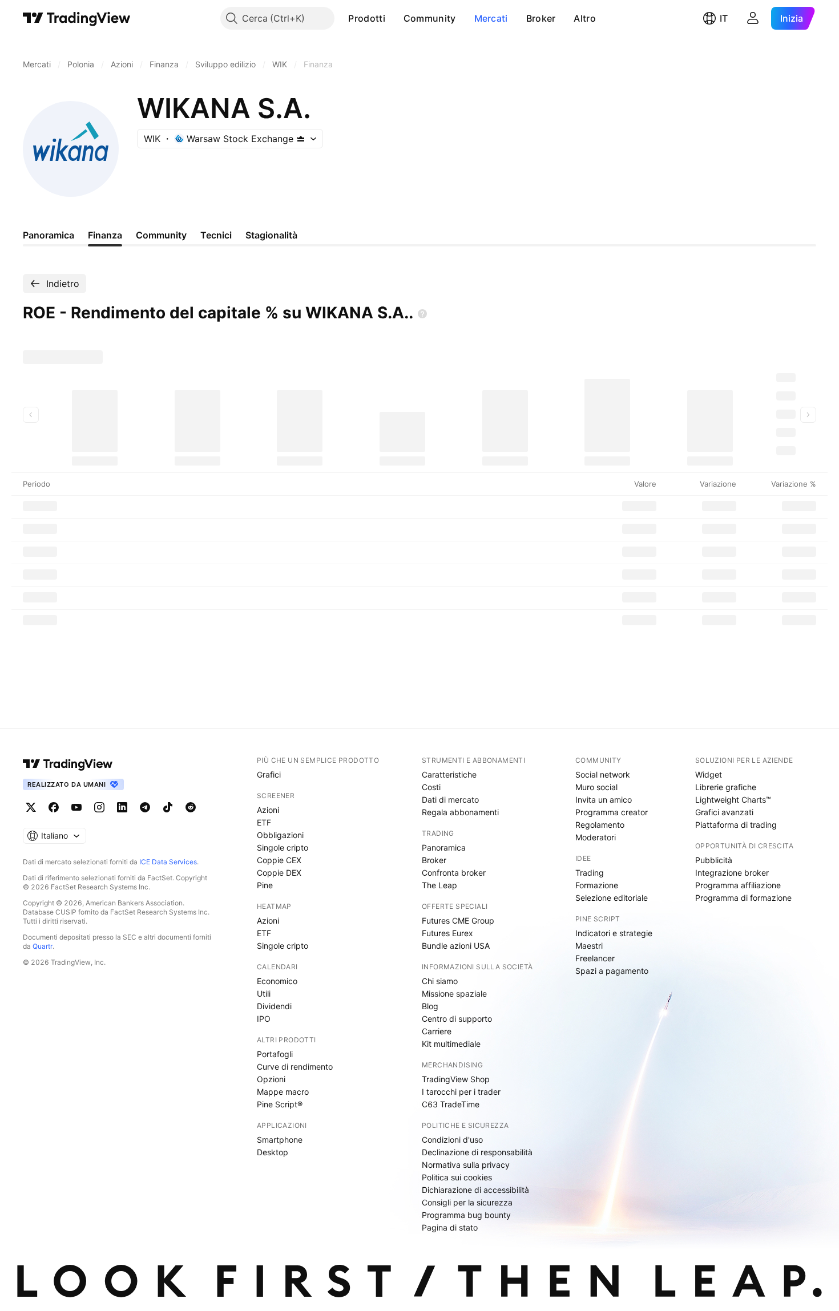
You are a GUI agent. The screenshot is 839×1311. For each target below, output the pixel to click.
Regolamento (599, 825)
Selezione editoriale (611, 898)
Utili (264, 993)
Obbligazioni (280, 835)
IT (724, 18)
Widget (708, 774)
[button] (394, 18)
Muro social (596, 787)
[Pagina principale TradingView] (77, 18)
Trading (589, 872)
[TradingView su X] (31, 807)
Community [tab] (161, 235)
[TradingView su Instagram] (99, 807)
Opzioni (271, 1079)
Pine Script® (279, 1104)
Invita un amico (603, 799)
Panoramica (444, 847)
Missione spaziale (454, 993)
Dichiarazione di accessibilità (475, 1190)
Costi (431, 787)
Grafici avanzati (724, 812)
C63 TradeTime (450, 1104)
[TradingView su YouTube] (76, 807)
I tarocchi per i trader (461, 1091)
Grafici (269, 774)
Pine (265, 885)
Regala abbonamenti (460, 812)
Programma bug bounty (466, 1215)
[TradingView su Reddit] (191, 807)
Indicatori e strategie (613, 933)
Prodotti (366, 18)
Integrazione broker (732, 872)
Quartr (43, 946)
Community (430, 18)
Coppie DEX (279, 872)
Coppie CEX (279, 860)
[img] (301, 138)
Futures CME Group (458, 920)
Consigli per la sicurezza (467, 1202)
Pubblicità (713, 860)
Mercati (491, 18)
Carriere (436, 1031)
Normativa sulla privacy (466, 1165)
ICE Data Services (168, 861)
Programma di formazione (743, 898)
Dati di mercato (450, 799)
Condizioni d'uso (452, 1139)
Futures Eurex (447, 933)
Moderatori (595, 837)
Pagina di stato (450, 1227)
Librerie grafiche (725, 787)
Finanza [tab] (105, 235)
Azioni (268, 810)
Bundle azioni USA (456, 945)
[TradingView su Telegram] (145, 807)
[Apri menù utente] (752, 18)
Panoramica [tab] (48, 235)
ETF (264, 822)
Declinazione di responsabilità (477, 1152)
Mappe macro (283, 1091)
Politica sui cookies (457, 1177)
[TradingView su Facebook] (54, 807)
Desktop (272, 1152)
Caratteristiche (449, 774)
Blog (430, 1006)
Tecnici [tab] (216, 235)
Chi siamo (440, 981)
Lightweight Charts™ (733, 799)
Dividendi (274, 1006)
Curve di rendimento (295, 1066)
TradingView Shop (456, 1079)
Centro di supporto (457, 1018)
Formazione (596, 885)
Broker (541, 18)
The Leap (439, 885)
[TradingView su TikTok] (168, 807)
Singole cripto (282, 847)
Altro (585, 18)
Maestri (589, 945)
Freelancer (595, 958)
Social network (602, 774)
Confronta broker (454, 872)
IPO (264, 1018)
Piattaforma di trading (736, 825)
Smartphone (279, 1139)
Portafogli (275, 1054)
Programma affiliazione (738, 885)
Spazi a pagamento (611, 971)
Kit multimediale (451, 1044)
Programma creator (611, 812)
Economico (277, 981)
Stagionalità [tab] (271, 235)
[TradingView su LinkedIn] (122, 807)
